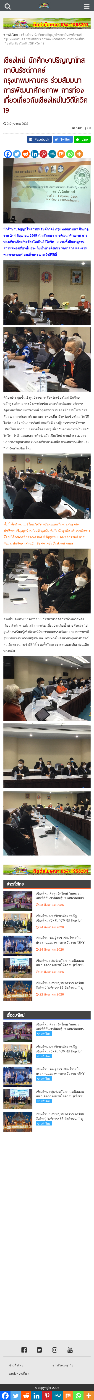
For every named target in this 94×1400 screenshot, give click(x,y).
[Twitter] (17, 154)
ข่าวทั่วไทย (10, 34)
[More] (79, 154)
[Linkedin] (35, 154)
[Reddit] (26, 154)
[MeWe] (52, 154)
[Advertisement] (47, 1184)
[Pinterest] (43, 154)
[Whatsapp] (70, 154)
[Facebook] (8, 154)
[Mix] (61, 154)
